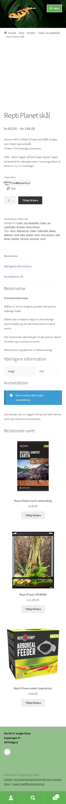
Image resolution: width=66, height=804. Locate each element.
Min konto (11, 798)
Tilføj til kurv (30, 200)
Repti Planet (33, 227)
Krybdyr (31, 32)
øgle (22, 234)
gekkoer (8, 234)
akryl (12, 230)
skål (57, 234)
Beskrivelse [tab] (11, 256)
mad (16, 234)
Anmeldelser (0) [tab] (13, 276)
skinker (15, 238)
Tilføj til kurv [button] (33, 515)
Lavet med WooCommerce (28, 784)
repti (37, 234)
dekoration (23, 230)
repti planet (47, 234)
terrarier (34, 238)
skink (7, 238)
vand (43, 238)
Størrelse (10, 177)
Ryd (13, 188)
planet (29, 234)
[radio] (7, 183)
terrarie (24, 238)
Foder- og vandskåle (49, 32)
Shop (21, 32)
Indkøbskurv (51, 795)
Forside (12, 32)
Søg (33, 798)
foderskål (42, 230)
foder (33, 230)
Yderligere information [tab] (18, 266)
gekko (52, 230)
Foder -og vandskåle (28, 223)
